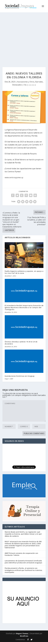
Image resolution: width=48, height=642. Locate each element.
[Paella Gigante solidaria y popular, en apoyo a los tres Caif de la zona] (24, 255)
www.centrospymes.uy (14, 177)
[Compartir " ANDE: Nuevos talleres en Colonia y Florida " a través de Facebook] (13, 195)
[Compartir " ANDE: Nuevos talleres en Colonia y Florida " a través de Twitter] (17, 195)
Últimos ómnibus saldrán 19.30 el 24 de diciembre (21, 343)
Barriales (39, 82)
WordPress (24, 636)
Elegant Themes (22, 633)
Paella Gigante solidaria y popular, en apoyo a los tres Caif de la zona (24, 272)
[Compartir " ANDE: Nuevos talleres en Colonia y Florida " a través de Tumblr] (22, 195)
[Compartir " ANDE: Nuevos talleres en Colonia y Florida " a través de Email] (30, 195)
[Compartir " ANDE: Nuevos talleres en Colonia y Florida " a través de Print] (35, 195)
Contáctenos (20, 639)
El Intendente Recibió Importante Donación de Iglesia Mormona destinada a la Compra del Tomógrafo (24, 307)
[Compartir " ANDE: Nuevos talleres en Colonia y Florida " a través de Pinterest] (26, 195)
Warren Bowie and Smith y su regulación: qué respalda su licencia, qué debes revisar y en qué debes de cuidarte (23, 534)
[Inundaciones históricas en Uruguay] (24, 361)
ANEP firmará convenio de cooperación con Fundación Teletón (21, 554)
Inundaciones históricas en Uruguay (20, 376)
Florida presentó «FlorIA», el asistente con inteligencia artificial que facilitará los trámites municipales (23, 570)
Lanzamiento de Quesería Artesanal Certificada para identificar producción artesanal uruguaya (23, 562)
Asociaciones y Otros (25, 82)
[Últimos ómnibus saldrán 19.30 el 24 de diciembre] (24, 327)
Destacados (17, 85)
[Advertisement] (24, 37)
